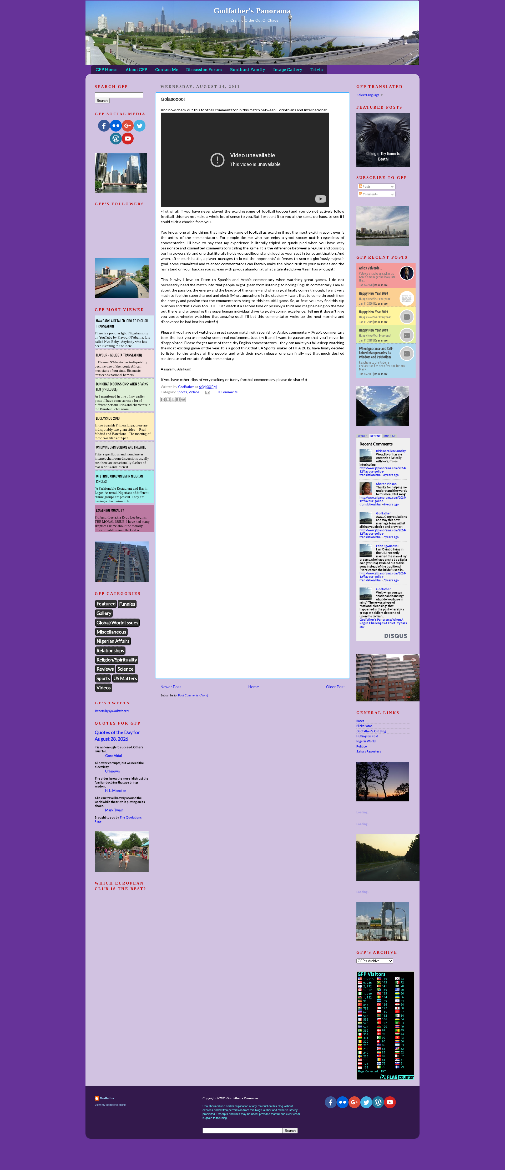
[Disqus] (252, 472)
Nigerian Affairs (113, 641)
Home (253, 687)
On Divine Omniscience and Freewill (121, 447)
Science (126, 669)
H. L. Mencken (115, 791)
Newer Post (170, 687)
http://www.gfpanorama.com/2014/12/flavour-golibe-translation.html (383, 471)
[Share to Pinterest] (183, 399)
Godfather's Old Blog (371, 731)
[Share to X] (173, 399)
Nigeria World (366, 741)
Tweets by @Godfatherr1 (112, 710)
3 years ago (391, 474)
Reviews (105, 669)
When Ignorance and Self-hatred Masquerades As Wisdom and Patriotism (376, 353)
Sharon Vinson (386, 483)
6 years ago (391, 504)
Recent (375, 436)
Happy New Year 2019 (373, 312)
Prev (361, 139)
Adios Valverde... (370, 268)
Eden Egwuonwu (387, 546)
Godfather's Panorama (252, 10)
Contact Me (166, 69)
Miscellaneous (111, 632)
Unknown (112, 771)
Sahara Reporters (368, 751)
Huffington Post (367, 736)
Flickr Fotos (364, 725)
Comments (370, 194)
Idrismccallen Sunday (391, 451)
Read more (381, 285)
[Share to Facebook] (178, 399)
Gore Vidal (113, 756)
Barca (360, 720)
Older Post (335, 687)
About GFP (136, 69)
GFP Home (107, 69)
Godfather (383, 513)
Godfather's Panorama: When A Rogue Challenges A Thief (381, 621)
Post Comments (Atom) (193, 695)
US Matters (125, 678)
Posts (366, 186)
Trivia (316, 69)
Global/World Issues (117, 622)
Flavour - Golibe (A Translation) (119, 355)
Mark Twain (114, 810)
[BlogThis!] (168, 399)
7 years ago (391, 537)
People (362, 436)
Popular (389, 436)
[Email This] (163, 399)
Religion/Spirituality (117, 659)
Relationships (110, 650)
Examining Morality (110, 510)
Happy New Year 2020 (373, 293)
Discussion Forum (204, 69)
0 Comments (228, 392)
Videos (194, 392)
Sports (182, 392)
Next (405, 139)
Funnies (127, 604)
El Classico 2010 (108, 418)
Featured (106, 603)
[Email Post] (207, 392)
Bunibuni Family (247, 69)
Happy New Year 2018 (373, 330)
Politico (361, 746)
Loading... (362, 812)
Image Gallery (287, 69)
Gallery (104, 613)
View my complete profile (110, 1104)
